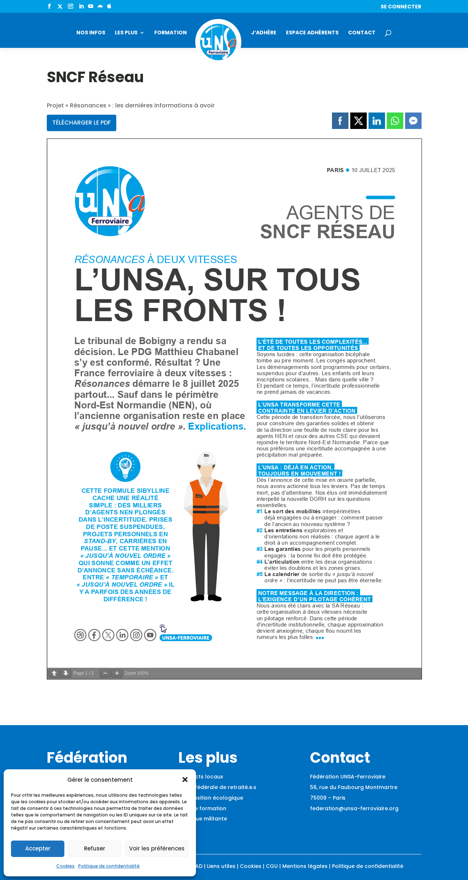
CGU (272, 866)
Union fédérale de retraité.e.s (217, 787)
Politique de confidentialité (109, 866)
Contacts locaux (200, 776)
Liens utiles (221, 866)
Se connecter (401, 7)
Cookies (65, 866)
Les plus (126, 33)
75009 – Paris (328, 797)
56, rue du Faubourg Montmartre (353, 787)
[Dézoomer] (105, 673)
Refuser (94, 848)
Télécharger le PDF (81, 122)
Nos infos (90, 33)
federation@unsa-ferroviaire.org (354, 808)
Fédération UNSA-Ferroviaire (347, 776)
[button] (185, 779)
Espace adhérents (312, 33)
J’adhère (263, 33)
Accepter (37, 848)
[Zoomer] (117, 673)
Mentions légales (305, 866)
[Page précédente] (54, 673)
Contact (361, 33)
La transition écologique (210, 797)
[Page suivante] (65, 673)
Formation (170, 33)
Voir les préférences (157, 848)
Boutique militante (202, 818)
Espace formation (202, 808)
